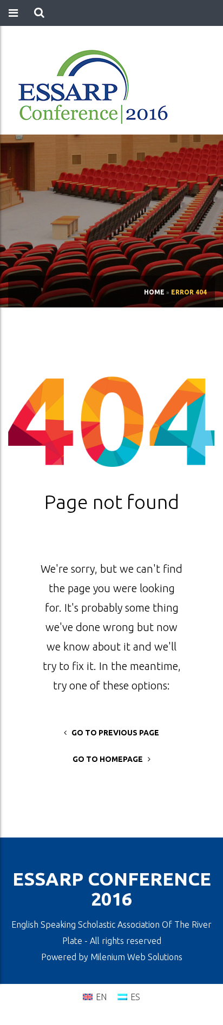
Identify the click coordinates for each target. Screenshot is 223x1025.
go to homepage (110, 759)
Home (154, 292)
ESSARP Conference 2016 (111, 888)
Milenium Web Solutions (136, 957)
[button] (39, 13)
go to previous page (113, 732)
